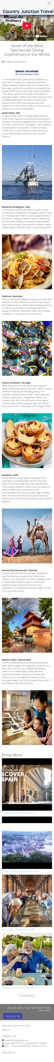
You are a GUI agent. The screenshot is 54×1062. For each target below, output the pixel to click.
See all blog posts (27, 995)
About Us (6, 1029)
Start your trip (13, 1016)
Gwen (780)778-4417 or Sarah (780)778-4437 (25, 1043)
